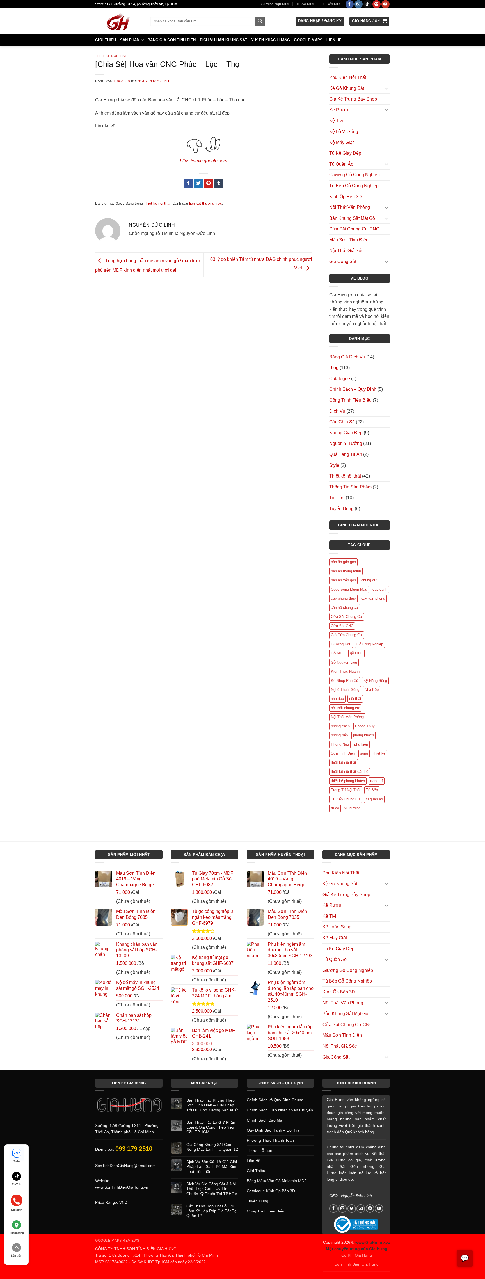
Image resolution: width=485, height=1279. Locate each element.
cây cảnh (379, 589)
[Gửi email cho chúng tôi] (360, 1208)
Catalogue (339, 378)
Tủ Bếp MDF (331, 4)
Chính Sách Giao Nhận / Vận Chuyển (280, 1110)
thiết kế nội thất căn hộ (349, 771)
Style (334, 465)
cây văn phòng (373, 598)
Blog (333, 367)
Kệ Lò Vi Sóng (343, 131)
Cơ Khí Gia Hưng (356, 1255)
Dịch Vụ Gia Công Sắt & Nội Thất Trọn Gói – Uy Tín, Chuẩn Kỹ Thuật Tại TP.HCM (212, 1189)
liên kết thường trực (205, 203)
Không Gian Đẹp (346, 432)
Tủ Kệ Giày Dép (345, 153)
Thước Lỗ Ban (259, 1150)
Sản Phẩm (130, 40)
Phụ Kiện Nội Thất (347, 77)
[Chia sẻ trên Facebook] (188, 183)
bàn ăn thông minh (346, 571)
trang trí (376, 781)
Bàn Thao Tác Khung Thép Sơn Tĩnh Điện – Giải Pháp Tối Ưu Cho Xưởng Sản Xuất (212, 1105)
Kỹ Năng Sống (375, 681)
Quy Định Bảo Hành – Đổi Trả (273, 1130)
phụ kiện (361, 744)
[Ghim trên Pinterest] (208, 183)
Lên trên (16, 1255)
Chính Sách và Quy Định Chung (275, 1100)
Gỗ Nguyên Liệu (344, 662)
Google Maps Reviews (117, 1241)
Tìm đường (16, 1232)
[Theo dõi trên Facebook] (350, 4)
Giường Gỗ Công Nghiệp (354, 174)
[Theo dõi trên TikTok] (367, 4)
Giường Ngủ (341, 644)
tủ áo (335, 808)
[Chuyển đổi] (386, 88)
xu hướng (352, 808)
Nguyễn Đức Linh (153, 81)
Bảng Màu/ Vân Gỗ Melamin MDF (277, 1180)
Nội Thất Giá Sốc (346, 250)
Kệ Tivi (336, 120)
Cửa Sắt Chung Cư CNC (354, 229)
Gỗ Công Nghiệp (369, 644)
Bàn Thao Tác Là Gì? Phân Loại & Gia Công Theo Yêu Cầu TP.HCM (210, 1127)
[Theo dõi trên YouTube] (385, 4)
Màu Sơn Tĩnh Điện (349, 239)
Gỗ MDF (338, 653)
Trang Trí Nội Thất (346, 790)
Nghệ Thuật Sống (345, 690)
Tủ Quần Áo (341, 164)
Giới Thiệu (105, 40)
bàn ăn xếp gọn (343, 580)
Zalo (16, 1161)
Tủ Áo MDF (305, 4)
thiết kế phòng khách (348, 781)
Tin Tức (337, 497)
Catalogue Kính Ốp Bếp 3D (271, 1191)
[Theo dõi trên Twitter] (351, 1208)
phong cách (340, 726)
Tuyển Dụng (341, 508)
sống (364, 753)
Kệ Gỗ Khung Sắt (346, 88)
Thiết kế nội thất (111, 56)
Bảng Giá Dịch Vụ (347, 357)
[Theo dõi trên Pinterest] (376, 4)
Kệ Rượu (338, 110)
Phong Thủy (365, 726)
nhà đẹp (337, 698)
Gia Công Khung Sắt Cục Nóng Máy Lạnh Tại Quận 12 (212, 1147)
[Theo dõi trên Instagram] (358, 4)
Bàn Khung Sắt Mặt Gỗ (352, 218)
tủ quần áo (374, 799)
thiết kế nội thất (343, 762)
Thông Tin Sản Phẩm (350, 487)
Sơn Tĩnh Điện (343, 753)
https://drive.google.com (203, 160)
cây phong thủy (343, 598)
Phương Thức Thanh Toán (270, 1140)
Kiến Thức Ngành (345, 671)
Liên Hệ (334, 40)
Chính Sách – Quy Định (352, 389)
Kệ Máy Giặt (341, 142)
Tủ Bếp (372, 790)
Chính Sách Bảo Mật (265, 1120)
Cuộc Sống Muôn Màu (349, 589)
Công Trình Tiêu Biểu (350, 400)
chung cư (369, 580)
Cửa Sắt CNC (342, 626)
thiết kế (379, 753)
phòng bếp (339, 735)
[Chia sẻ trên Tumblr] (218, 183)
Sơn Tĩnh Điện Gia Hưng (357, 1264)
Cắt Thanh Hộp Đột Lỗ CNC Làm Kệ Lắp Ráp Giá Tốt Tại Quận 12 (211, 1211)
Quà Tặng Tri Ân (345, 454)
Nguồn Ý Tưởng (345, 443)
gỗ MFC (356, 653)
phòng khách (363, 735)
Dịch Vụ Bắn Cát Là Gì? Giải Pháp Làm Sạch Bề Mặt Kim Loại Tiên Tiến (211, 1166)
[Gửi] (260, 21)
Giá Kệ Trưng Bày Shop (353, 99)
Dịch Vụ (337, 411)
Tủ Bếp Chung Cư (345, 799)
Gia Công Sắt (342, 261)
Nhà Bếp (372, 690)
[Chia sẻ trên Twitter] (198, 183)
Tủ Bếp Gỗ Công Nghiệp (354, 185)
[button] (320, 21)
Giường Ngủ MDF (275, 4)
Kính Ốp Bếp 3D (345, 196)
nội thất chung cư (345, 708)
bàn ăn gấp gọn (343, 562)
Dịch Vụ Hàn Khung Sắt (223, 40)
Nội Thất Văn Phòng (349, 207)
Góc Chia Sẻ (342, 421)
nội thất (355, 698)
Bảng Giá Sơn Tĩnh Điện (172, 40)
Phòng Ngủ (340, 744)
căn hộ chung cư (344, 608)
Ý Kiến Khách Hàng (270, 40)
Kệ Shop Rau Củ (344, 681)
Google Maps (308, 40)
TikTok (16, 1184)
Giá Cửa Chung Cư (346, 635)
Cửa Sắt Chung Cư (346, 617)
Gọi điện (16, 1209)
